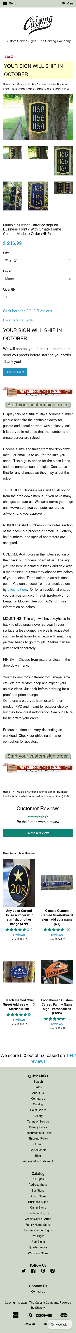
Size (6, 252)
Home (6, 84)
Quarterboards (38, 1247)
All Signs (38, 1179)
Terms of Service (38, 1121)
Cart (69, 3)
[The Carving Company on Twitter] (23, 1271)
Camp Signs (38, 1207)
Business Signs (38, 1201)
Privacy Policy (38, 1127)
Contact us (38, 1098)
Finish (7, 270)
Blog (38, 1155)
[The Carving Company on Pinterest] (43, 1271)
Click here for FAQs (18, 319)
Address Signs (38, 1184)
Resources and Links (38, 1132)
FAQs (38, 1087)
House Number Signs (38, 1230)
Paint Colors (38, 1110)
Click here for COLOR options (27, 310)
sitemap (38, 1144)
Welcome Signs (38, 1253)
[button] (16, 929)
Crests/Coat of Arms (38, 1218)
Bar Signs (38, 1190)
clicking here (17, 589)
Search (38, 1081)
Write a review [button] (38, 833)
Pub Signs (38, 1241)
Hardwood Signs (38, 1213)
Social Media (38, 1150)
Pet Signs (38, 1236)
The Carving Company (43, 1302)
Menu (12, 3)
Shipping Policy (38, 1138)
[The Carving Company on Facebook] (33, 1271)
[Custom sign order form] (38, 405)
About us (38, 1093)
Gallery (38, 1115)
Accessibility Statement (38, 1161)
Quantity (9, 289)
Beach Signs (38, 1196)
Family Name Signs (38, 1224)
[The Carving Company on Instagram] (52, 1271)
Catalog (38, 1104)
